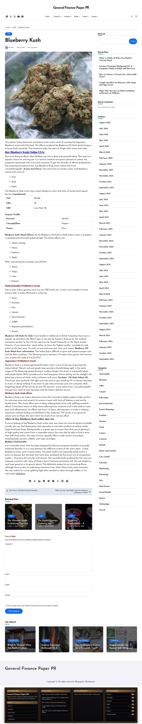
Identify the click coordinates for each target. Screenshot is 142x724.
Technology (104, 504)
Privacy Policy (11, 712)
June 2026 (103, 134)
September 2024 (106, 258)
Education (104, 397)
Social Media (105, 492)
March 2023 (104, 335)
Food (101, 427)
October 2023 (105, 317)
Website (7, 595)
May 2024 (103, 282)
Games (102, 433)
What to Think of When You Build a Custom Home (115, 59)
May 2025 (103, 211)
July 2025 (103, 199)
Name (7, 574)
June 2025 (103, 205)
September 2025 (106, 187)
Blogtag (78, 681)
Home (47, 16)
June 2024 (103, 276)
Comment (9, 544)
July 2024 (103, 270)
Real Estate (104, 486)
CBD (8, 34)
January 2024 (105, 306)
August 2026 (104, 122)
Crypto (102, 391)
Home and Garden (107, 451)
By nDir (11, 47)
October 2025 (105, 181)
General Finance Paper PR (71, 8)
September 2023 (106, 323)
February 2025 (106, 229)
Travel (102, 510)
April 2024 (104, 288)
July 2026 (103, 128)
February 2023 (106, 341)
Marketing (104, 468)
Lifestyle (94, 16)
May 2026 (103, 140)
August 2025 (104, 193)
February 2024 (106, 300)
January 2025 (105, 235)
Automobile (104, 374)
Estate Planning (106, 409)
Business (67, 16)
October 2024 (105, 252)
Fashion (102, 415)
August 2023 (104, 329)
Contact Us (56, 16)
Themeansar (90, 681)
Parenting (103, 474)
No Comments (32, 47)
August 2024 (104, 264)
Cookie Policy (11, 719)
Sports (102, 498)
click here (20, 474)
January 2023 (105, 347)
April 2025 (104, 217)
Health (76, 16)
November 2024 (106, 247)
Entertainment (106, 403)
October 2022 (105, 353)
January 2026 (105, 164)
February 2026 (106, 158)
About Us (10, 706)
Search (101, 34)
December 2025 (106, 170)
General (84, 16)
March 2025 (104, 223)
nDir (10, 526)
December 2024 (106, 241)
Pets (101, 480)
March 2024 (104, 294)
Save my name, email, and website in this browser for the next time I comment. (32, 605)
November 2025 (106, 176)
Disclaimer (10, 716)
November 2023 (106, 312)
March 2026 (104, 152)
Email (7, 585)
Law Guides (104, 456)
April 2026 (104, 146)
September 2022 (106, 359)
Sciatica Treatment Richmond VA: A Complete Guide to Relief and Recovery (117, 67)
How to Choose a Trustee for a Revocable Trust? (118, 75)
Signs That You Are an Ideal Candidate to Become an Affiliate (117, 92)
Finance (102, 421)
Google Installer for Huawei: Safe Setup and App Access (117, 83)
